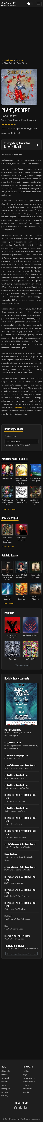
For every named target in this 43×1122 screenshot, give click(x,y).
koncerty (4, 1075)
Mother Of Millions (30, 635)
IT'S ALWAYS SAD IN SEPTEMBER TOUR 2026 (20, 796)
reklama (26, 1085)
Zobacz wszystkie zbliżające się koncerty (21, 954)
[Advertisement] (21, 31)
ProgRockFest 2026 (12, 742)
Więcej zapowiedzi (21, 665)
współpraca (27, 1089)
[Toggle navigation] (38, 3)
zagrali (3, 1085)
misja (25, 1075)
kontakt (26, 1092)
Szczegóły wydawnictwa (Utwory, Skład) (17, 144)
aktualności (5, 1071)
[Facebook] (15, 1107)
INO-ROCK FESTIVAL (12, 729)
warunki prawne (29, 1078)
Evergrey (12, 659)
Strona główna (7, 60)
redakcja (26, 1071)
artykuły (4, 1092)
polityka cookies (29, 1082)
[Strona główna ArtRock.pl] (8, 3)
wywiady (4, 1096)
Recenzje (19, 60)
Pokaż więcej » (8, 509)
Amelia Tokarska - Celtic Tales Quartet (20, 765)
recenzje (4, 1082)
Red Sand (8, 915)
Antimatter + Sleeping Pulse (16, 755)
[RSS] (25, 1107)
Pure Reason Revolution (12, 636)
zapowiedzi (5, 1078)
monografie (5, 1089)
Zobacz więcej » (8, 604)
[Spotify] (20, 1107)
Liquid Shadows (10, 853)
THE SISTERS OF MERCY (14, 945)
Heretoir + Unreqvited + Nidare (17, 935)
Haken (6, 925)
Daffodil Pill (30, 659)
